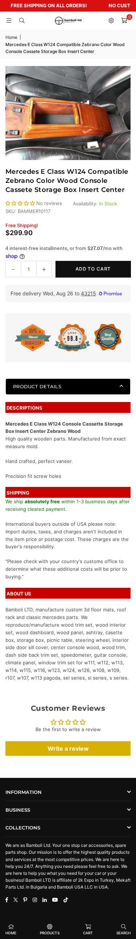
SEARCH (123, 933)
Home (11, 37)
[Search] (21, 21)
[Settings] (111, 20)
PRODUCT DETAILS (37, 386)
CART (88, 933)
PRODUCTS (49, 933)
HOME (10, 933)
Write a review (68, 748)
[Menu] (8, 21)
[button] (124, 20)
